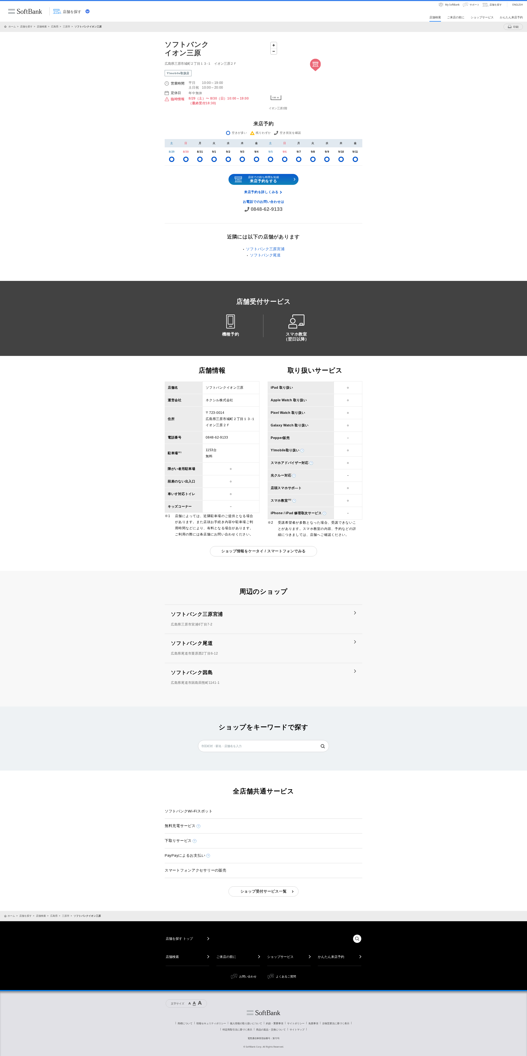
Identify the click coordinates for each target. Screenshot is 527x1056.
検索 (323, 746)
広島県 (54, 26)
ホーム (12, 26)
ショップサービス (280, 956)
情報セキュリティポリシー (211, 1023)
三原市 (66, 26)
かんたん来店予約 (331, 956)
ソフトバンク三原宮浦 (265, 249)
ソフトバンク (263, 1013)
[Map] (315, 71)
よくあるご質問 (286, 976)
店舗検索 (42, 26)
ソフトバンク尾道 (265, 255)
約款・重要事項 (274, 1023)
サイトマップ (297, 1029)
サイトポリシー (295, 1023)
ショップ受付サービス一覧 (263, 891)
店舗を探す (26, 26)
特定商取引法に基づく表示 (237, 1029)
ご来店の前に (226, 956)
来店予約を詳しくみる (261, 192)
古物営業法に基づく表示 (335, 1023)
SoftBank (25, 11)
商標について (185, 1023)
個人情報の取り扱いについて (246, 1023)
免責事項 (313, 1023)
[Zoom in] (274, 45)
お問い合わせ (248, 976)
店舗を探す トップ (179, 938)
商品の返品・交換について (271, 1029)
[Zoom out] (274, 51)
